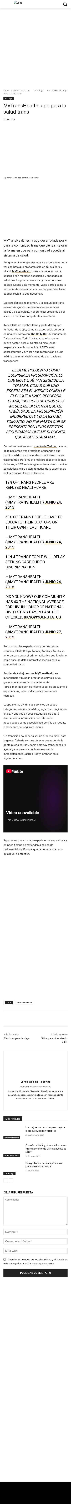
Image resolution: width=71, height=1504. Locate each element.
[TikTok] (35, 1104)
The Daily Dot (39, 334)
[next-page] (11, 1180)
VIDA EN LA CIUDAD (21, 90)
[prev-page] (5, 1180)
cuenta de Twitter (45, 446)
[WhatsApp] (41, 127)
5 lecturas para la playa (16, 1038)
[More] (49, 127)
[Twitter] (31, 1498)
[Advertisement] (35, 1451)
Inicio (6, 90)
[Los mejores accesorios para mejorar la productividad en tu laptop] (13, 1132)
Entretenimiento (11, 1155)
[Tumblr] (41, 1104)
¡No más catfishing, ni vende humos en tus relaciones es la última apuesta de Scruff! (46, 1148)
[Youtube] (53, 1104)
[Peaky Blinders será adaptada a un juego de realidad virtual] (13, 1168)
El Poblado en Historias (35, 1081)
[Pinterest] (33, 127)
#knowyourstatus (42, 617)
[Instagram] (23, 1104)
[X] (25, 127)
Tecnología (38, 90)
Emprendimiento (11, 1137)
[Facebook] (17, 127)
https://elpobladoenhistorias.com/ (35, 1086)
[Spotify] (29, 1104)
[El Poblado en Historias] (36, 1065)
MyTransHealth (21, 271)
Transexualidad (24, 1002)
